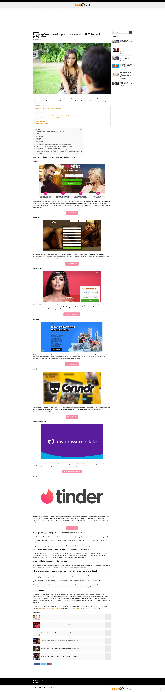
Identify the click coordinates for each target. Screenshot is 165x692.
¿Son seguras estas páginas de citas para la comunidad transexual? (54, 146)
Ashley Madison (73, 608)
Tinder (38, 143)
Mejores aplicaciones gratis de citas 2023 (47, 118)
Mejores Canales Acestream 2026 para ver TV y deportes (126, 84)
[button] (72, 213)
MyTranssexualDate (42, 141)
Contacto (46, 0)
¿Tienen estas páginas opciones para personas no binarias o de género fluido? (57, 150)
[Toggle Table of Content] (80, 130)
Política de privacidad (37, 0)
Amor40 (39, 608)
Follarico (39, 135)
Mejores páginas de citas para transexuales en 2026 (49, 131)
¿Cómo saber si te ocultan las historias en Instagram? (125, 50)
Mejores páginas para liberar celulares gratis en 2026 (126, 42)
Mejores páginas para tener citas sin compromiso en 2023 (52, 116)
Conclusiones (38, 153)
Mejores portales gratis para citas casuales (47, 114)
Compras (63, 9)
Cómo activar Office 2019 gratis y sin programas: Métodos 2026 (126, 65)
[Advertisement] (82, 20)
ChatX (61, 608)
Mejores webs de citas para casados (45, 110)
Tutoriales (36, 9)
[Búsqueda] (130, 32)
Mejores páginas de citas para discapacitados (48, 108)
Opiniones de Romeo (41, 121)
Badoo (44, 608)
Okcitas (37, 120)
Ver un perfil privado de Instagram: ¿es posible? (125, 57)
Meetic (38, 133)
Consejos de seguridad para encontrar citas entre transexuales (53, 144)
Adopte (80, 608)
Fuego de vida (40, 136)
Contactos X (55, 608)
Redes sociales (54, 9)
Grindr (38, 139)
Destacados (122, 44)
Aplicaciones (45, 9)
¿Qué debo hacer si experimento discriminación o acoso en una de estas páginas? (58, 152)
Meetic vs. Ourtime (40, 112)
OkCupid (39, 138)
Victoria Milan (87, 608)
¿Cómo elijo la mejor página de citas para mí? (48, 148)
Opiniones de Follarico (41, 123)
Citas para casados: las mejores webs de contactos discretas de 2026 (125, 74)
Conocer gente (36, 32)
